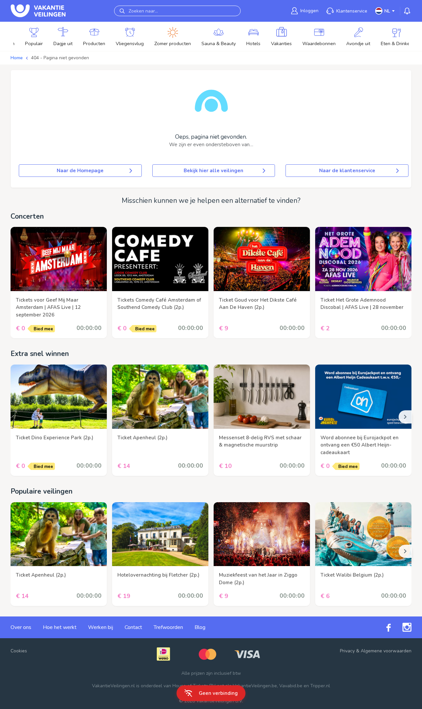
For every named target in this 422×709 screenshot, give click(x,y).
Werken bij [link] (100, 627)
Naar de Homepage (80, 170)
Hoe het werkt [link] (59, 627)
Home (17, 58)
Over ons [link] (21, 627)
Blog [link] (200, 627)
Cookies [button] (19, 651)
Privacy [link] (347, 651)
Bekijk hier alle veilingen (213, 170)
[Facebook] (383, 627)
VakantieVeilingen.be (255, 686)
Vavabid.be (290, 686)
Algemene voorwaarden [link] (386, 651)
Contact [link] (133, 627)
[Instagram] (401, 627)
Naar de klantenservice (347, 170)
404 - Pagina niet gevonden (60, 58)
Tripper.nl (320, 686)
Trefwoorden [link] (168, 627)
